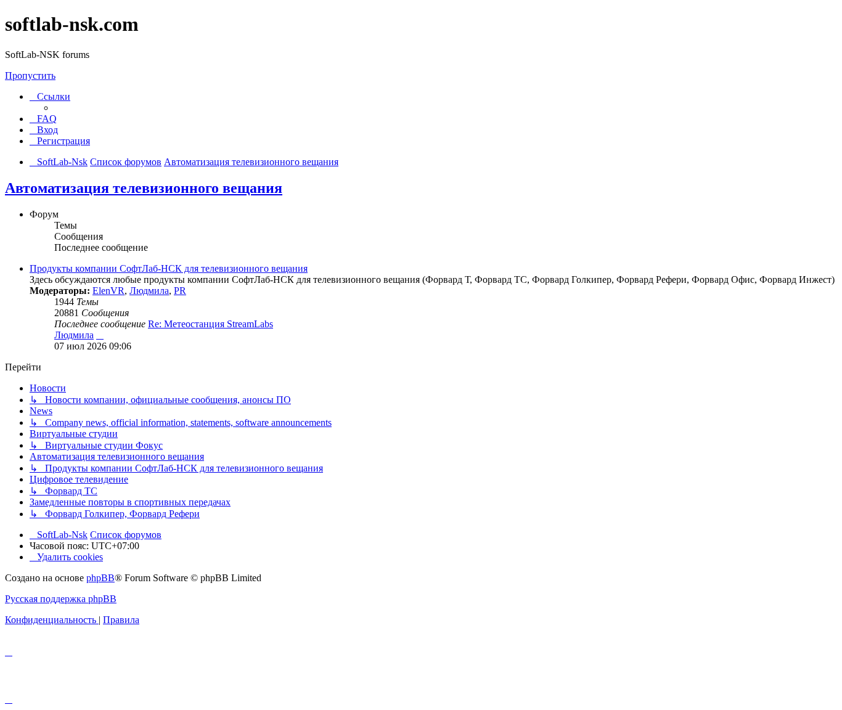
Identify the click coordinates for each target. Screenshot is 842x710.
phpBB (100, 578)
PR (180, 290)
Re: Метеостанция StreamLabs (210, 324)
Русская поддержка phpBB (60, 599)
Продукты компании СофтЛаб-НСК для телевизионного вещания (169, 268)
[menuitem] (43, 118)
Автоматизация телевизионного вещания (143, 188)
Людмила (149, 290)
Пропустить (30, 75)
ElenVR (108, 290)
